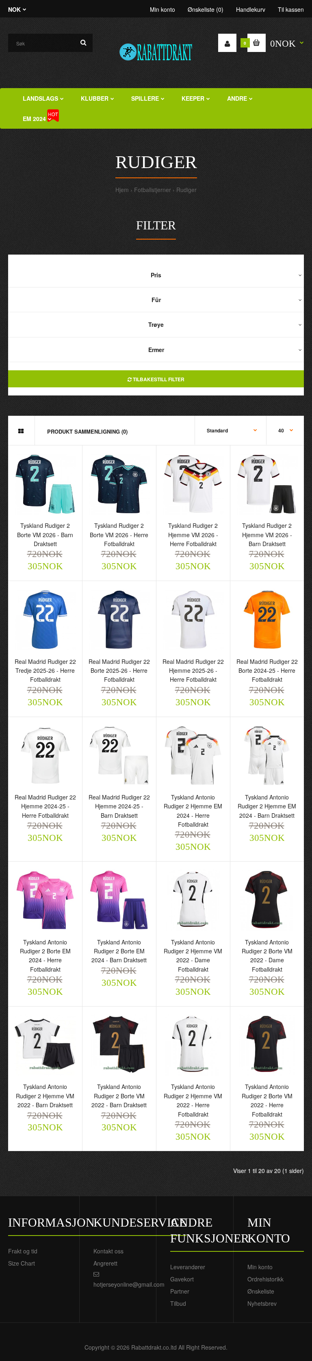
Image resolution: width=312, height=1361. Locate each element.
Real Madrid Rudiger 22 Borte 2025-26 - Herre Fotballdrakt (119, 670)
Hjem (122, 190)
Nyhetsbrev (262, 1303)
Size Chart (21, 1263)
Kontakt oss (108, 1251)
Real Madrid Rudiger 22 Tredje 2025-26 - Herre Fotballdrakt (45, 670)
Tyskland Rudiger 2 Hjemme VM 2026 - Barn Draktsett (267, 534)
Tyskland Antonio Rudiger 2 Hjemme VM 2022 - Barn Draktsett (45, 1095)
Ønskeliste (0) (205, 9)
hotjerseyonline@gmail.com (129, 1284)
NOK (14, 9)
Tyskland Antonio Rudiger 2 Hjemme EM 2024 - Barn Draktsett (267, 806)
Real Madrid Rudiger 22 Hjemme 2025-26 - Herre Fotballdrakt (193, 670)
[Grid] (21, 430)
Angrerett (105, 1263)
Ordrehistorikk (265, 1279)
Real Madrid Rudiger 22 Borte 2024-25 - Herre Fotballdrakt (267, 670)
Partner (179, 1291)
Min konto (162, 9)
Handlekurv (250, 9)
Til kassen (291, 9)
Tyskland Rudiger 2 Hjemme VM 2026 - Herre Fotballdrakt (193, 534)
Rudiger (186, 190)
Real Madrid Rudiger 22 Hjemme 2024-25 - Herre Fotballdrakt (45, 806)
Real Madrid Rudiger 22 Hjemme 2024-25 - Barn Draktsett (119, 806)
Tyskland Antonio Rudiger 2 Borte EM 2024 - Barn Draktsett (119, 951)
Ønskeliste (260, 1291)
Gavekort (182, 1279)
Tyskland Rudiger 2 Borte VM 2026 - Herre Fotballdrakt (119, 534)
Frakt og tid (22, 1251)
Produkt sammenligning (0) (87, 431)
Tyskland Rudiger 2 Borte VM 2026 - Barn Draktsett (45, 534)
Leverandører (187, 1267)
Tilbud (178, 1303)
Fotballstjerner (152, 190)
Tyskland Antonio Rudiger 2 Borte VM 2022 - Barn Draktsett (119, 1095)
